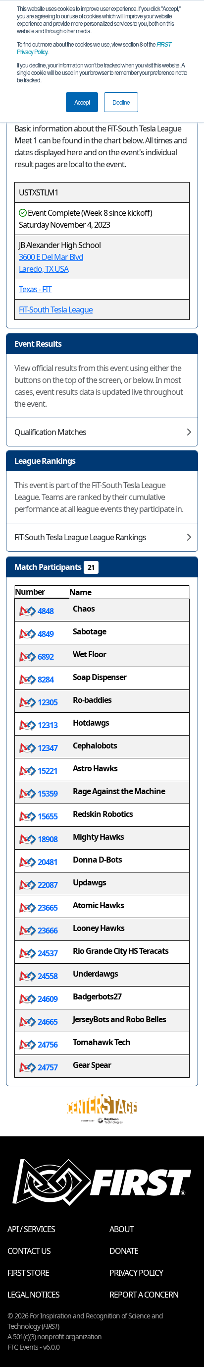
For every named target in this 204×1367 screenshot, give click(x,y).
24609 (46, 999)
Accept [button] (82, 102)
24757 (46, 1067)
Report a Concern (143, 1294)
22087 (46, 884)
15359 (46, 793)
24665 (46, 1021)
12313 (46, 725)
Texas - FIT (35, 289)
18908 (46, 839)
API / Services (31, 1229)
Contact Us (29, 1250)
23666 (46, 930)
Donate (123, 1250)
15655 (46, 816)
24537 (46, 953)
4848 (44, 611)
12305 (46, 702)
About (121, 1229)
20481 (46, 862)
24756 (46, 1044)
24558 (46, 976)
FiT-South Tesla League (56, 309)
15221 (46, 770)
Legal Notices (33, 1294)
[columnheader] (42, 592)
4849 (44, 633)
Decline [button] (121, 102)
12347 (46, 748)
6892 (44, 656)
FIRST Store (28, 1272)
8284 (44, 679)
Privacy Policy (136, 1272)
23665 (46, 907)
